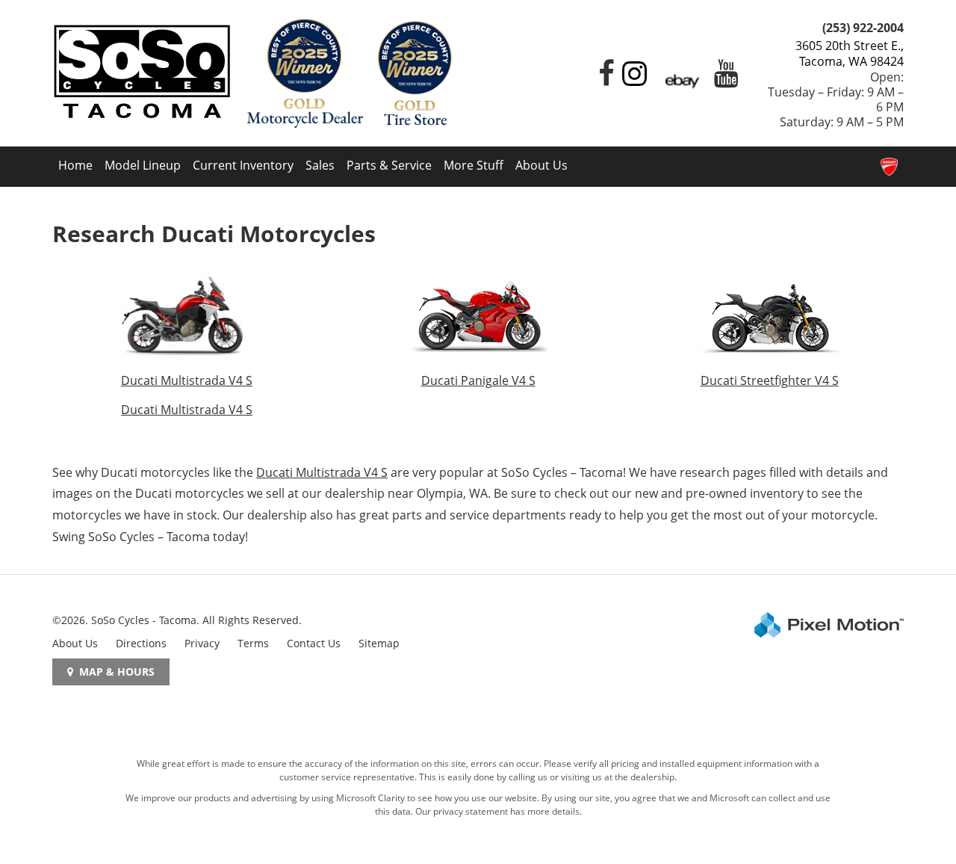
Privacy (202, 643)
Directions (141, 643)
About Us (541, 165)
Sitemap (379, 643)
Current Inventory (243, 165)
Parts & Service (389, 165)
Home (75, 165)
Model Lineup (143, 165)
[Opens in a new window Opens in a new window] (603, 79)
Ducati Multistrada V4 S (186, 380)
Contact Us (314, 643)
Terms (253, 643)
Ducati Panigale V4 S (478, 380)
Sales (320, 165)
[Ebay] (682, 79)
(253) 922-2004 (863, 27)
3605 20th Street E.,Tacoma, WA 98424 (849, 53)
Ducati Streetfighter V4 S (770, 380)
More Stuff (473, 165)
